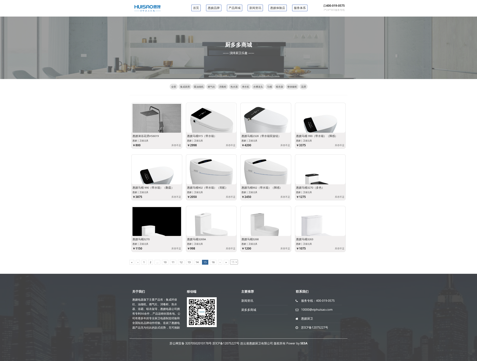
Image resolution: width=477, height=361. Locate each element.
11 (173, 262)
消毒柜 (222, 86)
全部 (173, 86)
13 (189, 262)
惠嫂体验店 (277, 8)
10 (165, 262)
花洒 (303, 86)
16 (213, 262)
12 (181, 262)
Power (291, 343)
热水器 (234, 86)
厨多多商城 (248, 310)
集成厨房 (185, 86)
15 (205, 262)
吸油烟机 (199, 86)
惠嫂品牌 (214, 8)
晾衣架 (279, 86)
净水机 (245, 86)
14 (197, 262)
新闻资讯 (255, 8)
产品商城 (235, 8)
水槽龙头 (258, 86)
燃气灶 (211, 86)
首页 (196, 8)
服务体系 (300, 8)
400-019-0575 (325, 301)
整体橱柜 (292, 86)
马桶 (269, 86)
